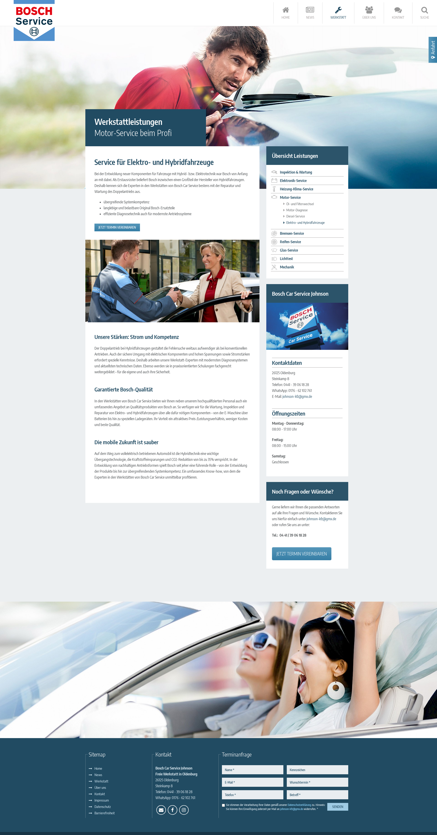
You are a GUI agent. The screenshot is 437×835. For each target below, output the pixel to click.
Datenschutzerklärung (299, 805)
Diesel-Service (295, 216)
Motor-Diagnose (297, 210)
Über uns (100, 787)
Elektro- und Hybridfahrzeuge (305, 222)
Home (98, 768)
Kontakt (99, 794)
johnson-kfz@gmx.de (297, 396)
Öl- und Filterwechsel (300, 204)
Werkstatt (101, 781)
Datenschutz (102, 807)
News (98, 775)
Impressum (101, 800)
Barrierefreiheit (104, 813)
